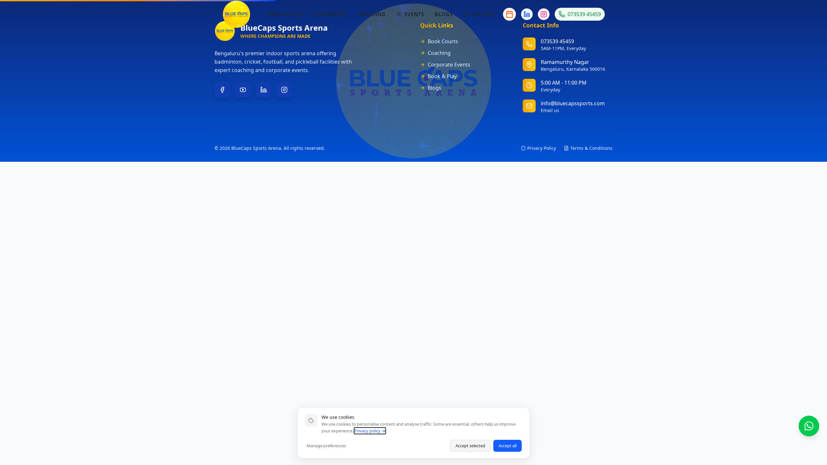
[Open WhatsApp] (809, 423)
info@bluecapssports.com (573, 103)
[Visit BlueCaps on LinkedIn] (527, 14)
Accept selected (470, 446)
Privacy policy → (369, 431)
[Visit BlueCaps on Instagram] (544, 14)
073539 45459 (584, 14)
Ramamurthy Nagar (565, 62)
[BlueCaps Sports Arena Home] (236, 14)
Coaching (439, 53)
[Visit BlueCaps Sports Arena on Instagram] (284, 90)
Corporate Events (449, 64)
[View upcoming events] (509, 14)
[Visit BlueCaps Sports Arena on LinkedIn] (263, 90)
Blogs (434, 87)
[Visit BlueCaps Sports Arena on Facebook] (222, 90)
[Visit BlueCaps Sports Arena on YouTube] (243, 90)
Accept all (507, 446)
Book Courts (443, 41)
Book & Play (442, 76)
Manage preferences (326, 446)
